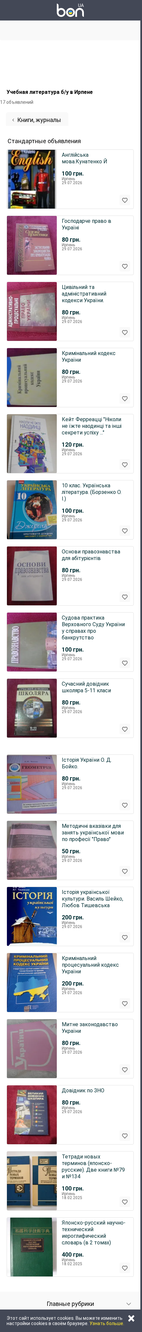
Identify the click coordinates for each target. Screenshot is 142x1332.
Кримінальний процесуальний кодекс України (90, 965)
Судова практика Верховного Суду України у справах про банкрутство (93, 628)
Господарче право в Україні (86, 224)
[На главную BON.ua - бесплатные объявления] (70, 10)
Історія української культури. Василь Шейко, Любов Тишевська (92, 898)
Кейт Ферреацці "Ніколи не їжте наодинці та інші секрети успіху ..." (92, 426)
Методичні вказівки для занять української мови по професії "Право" (93, 832)
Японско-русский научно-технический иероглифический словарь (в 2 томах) (93, 1233)
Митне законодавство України (90, 1027)
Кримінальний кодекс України (89, 356)
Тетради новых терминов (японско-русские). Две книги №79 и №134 (93, 1166)
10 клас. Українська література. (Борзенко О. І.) (92, 492)
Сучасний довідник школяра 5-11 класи (86, 687)
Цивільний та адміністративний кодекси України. (84, 293)
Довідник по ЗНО (83, 1090)
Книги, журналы (39, 119)
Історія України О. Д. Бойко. (87, 763)
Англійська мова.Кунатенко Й (84, 158)
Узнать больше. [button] (106, 1323)
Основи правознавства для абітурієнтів (91, 554)
